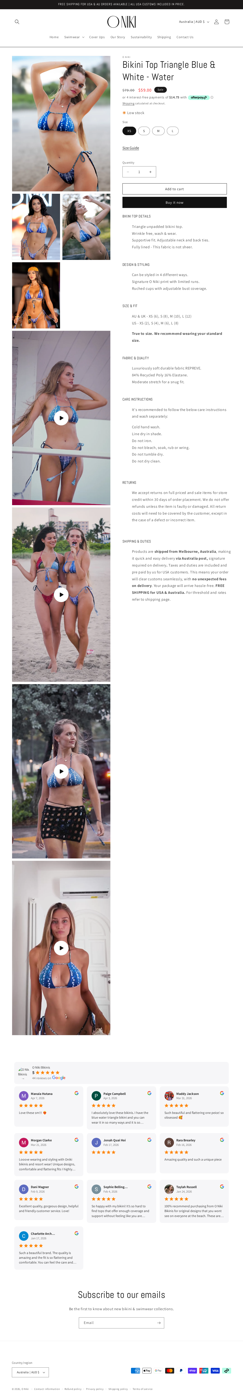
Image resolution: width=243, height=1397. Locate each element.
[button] (17, 22)
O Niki (26, 1389)
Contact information (47, 1389)
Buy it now (175, 202)
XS (129, 131)
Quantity (128, 163)
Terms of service (143, 1389)
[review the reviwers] (77, 1094)
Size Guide (130, 147)
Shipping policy (118, 1389)
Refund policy (73, 1389)
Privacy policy (95, 1389)
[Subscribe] (159, 1322)
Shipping (128, 103)
